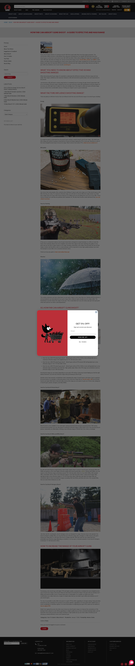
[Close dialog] (96, 312)
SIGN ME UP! (83, 337)
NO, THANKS (82, 342)
